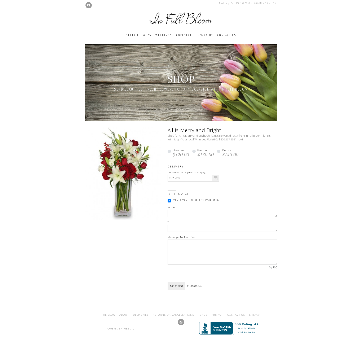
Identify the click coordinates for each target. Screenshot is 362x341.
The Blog (108, 314)
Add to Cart (176, 286)
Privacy (217, 314)
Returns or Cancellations (173, 314)
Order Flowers (138, 35)
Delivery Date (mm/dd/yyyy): (188, 172)
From (171, 207)
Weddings (163, 35)
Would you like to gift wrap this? (196, 199)
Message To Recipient (182, 237)
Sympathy (205, 35)
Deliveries (141, 314)
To (169, 222)
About (124, 314)
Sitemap (255, 314)
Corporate (185, 35)
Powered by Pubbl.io (120, 328)
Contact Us (226, 35)
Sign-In (258, 3)
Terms (202, 314)
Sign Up (269, 3)
